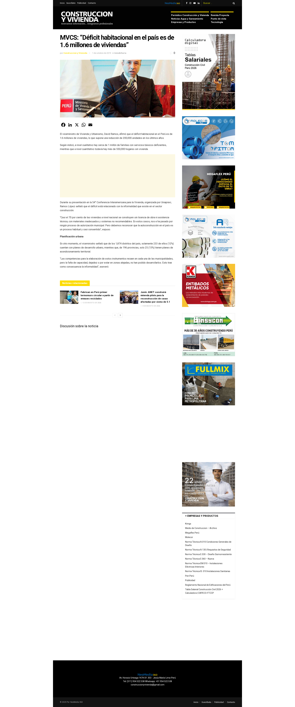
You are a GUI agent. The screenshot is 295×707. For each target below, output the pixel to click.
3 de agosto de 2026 (151, 306)
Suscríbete (70, 3)
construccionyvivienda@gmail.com (147, 684)
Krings (188, 523)
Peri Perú (189, 576)
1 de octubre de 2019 (101, 53)
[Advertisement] (117, 175)
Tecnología (217, 22)
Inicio (62, 3)
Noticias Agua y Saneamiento (187, 18)
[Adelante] (120, 315)
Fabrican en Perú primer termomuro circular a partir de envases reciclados (97, 295)
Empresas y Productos (183, 22)
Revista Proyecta (220, 15)
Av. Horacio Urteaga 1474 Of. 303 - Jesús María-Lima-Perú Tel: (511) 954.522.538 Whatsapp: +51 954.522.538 (147, 679)
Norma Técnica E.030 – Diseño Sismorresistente (208, 554)
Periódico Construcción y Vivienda (190, 15)
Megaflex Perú (192, 533)
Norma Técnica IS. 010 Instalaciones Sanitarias (207, 571)
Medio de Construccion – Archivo (201, 528)
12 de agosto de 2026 (91, 303)
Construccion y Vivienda (75, 53)
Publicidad (81, 3)
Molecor (189, 537)
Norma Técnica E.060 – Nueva (199, 559)
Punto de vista (218, 18)
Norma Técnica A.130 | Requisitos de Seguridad (208, 549)
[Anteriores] (115, 315)
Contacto (92, 3)
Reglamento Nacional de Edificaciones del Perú (207, 585)
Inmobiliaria (120, 53)
